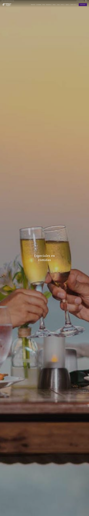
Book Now (82, 4)
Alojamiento (33, 4)
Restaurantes (48, 4)
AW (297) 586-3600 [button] (81, 0)
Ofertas (43, 4)
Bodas (54, 4)
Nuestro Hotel (73, 4)
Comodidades (38, 4)
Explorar (67, 4)
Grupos (58, 4)
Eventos (62, 4)
